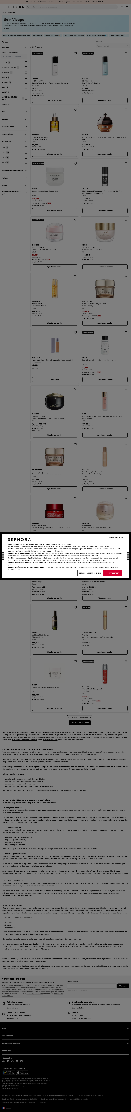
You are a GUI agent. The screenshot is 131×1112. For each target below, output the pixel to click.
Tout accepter (113, 573)
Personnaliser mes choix (90, 573)
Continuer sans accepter (116, 537)
